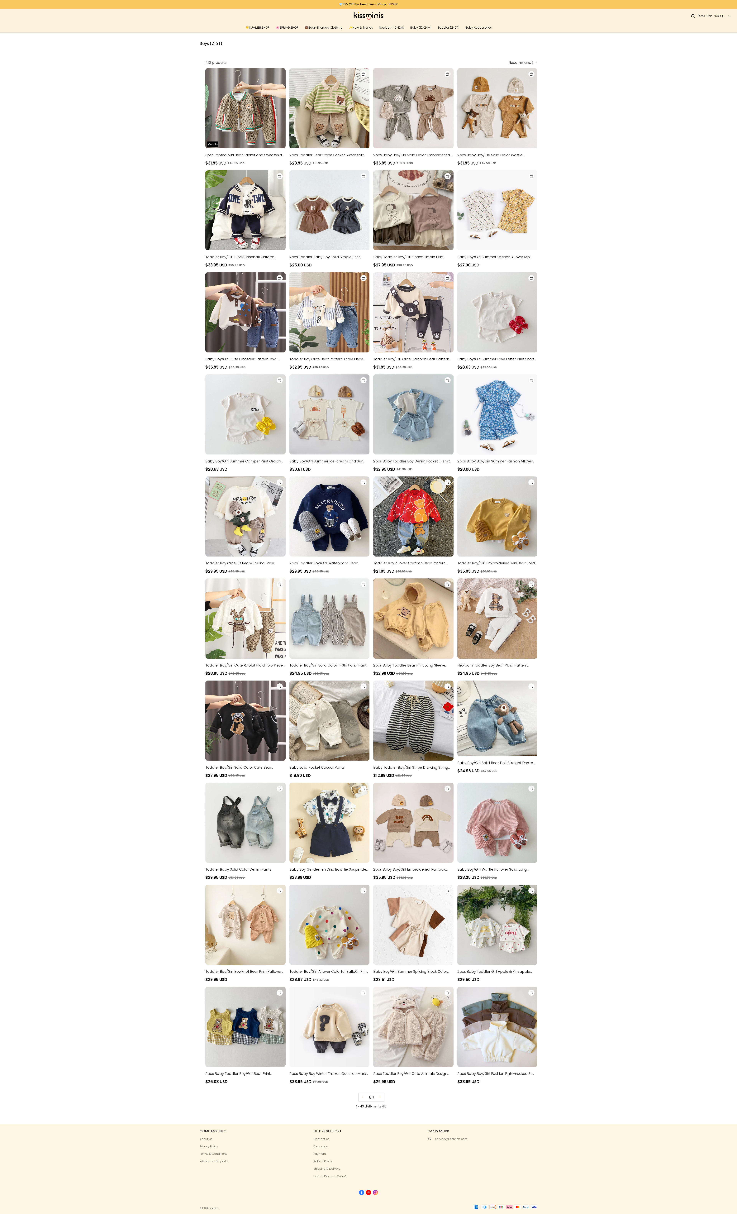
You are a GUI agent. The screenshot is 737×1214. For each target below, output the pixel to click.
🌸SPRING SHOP (287, 27)
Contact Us (321, 1139)
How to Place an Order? (330, 1176)
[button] (693, 16)
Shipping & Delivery (326, 1169)
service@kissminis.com (451, 1139)
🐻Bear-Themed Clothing (324, 27)
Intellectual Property (214, 1161)
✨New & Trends (361, 27)
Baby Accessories (478, 27)
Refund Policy (322, 1161)
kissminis (213, 1208)
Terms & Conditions (213, 1154)
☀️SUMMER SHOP (257, 27)
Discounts (320, 1146)
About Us (206, 1139)
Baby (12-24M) (420, 27)
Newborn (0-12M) (391, 27)
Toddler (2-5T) (448, 27)
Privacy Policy (209, 1146)
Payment (319, 1154)
